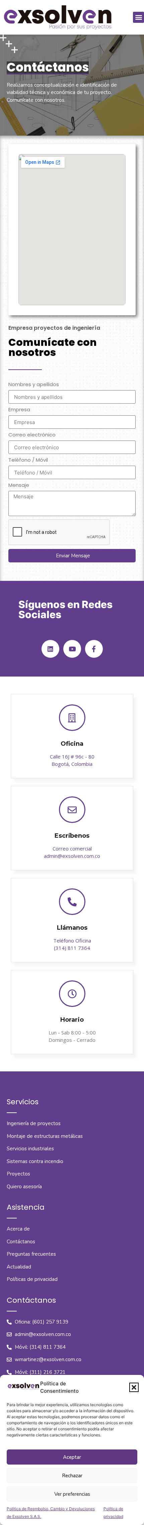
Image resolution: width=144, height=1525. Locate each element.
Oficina (72, 743)
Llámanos (72, 927)
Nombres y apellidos (33, 385)
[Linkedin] (50, 649)
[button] (134, 1387)
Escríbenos (72, 835)
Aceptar (72, 1457)
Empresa (19, 410)
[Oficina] (72, 717)
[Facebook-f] (94, 649)
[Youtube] (72, 649)
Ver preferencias (72, 1494)
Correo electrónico (32, 435)
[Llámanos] (72, 901)
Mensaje (18, 485)
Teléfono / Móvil (28, 460)
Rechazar (72, 1475)
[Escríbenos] (72, 809)
